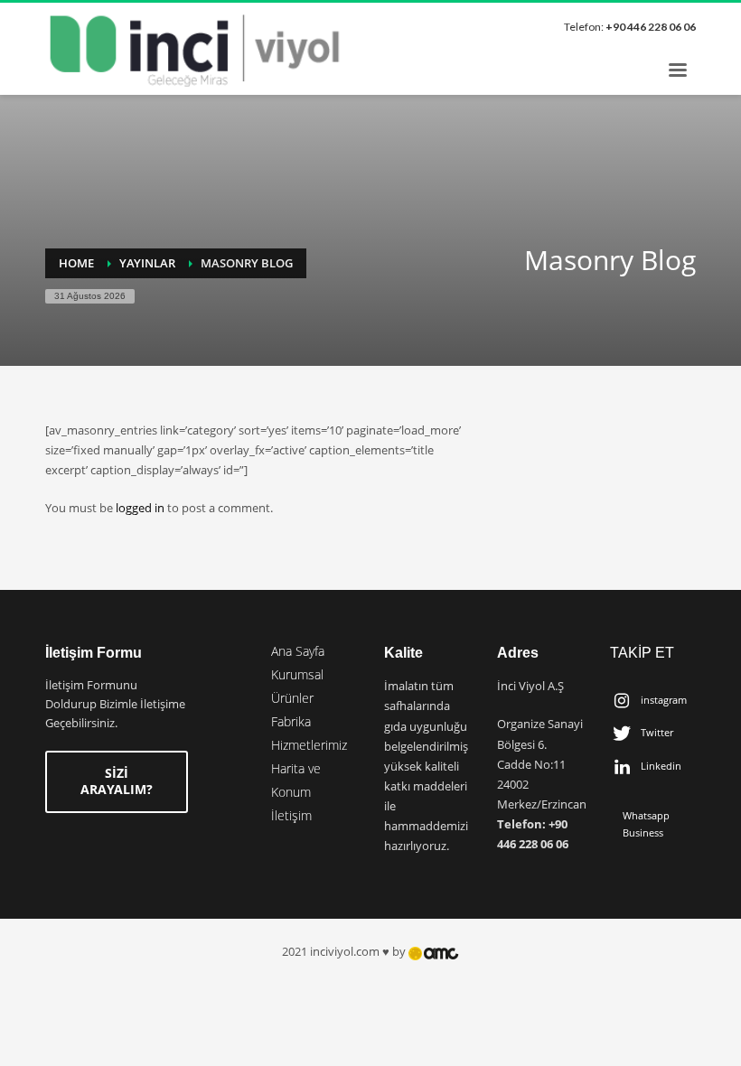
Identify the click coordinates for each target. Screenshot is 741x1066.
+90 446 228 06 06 (650, 26)
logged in (141, 508)
